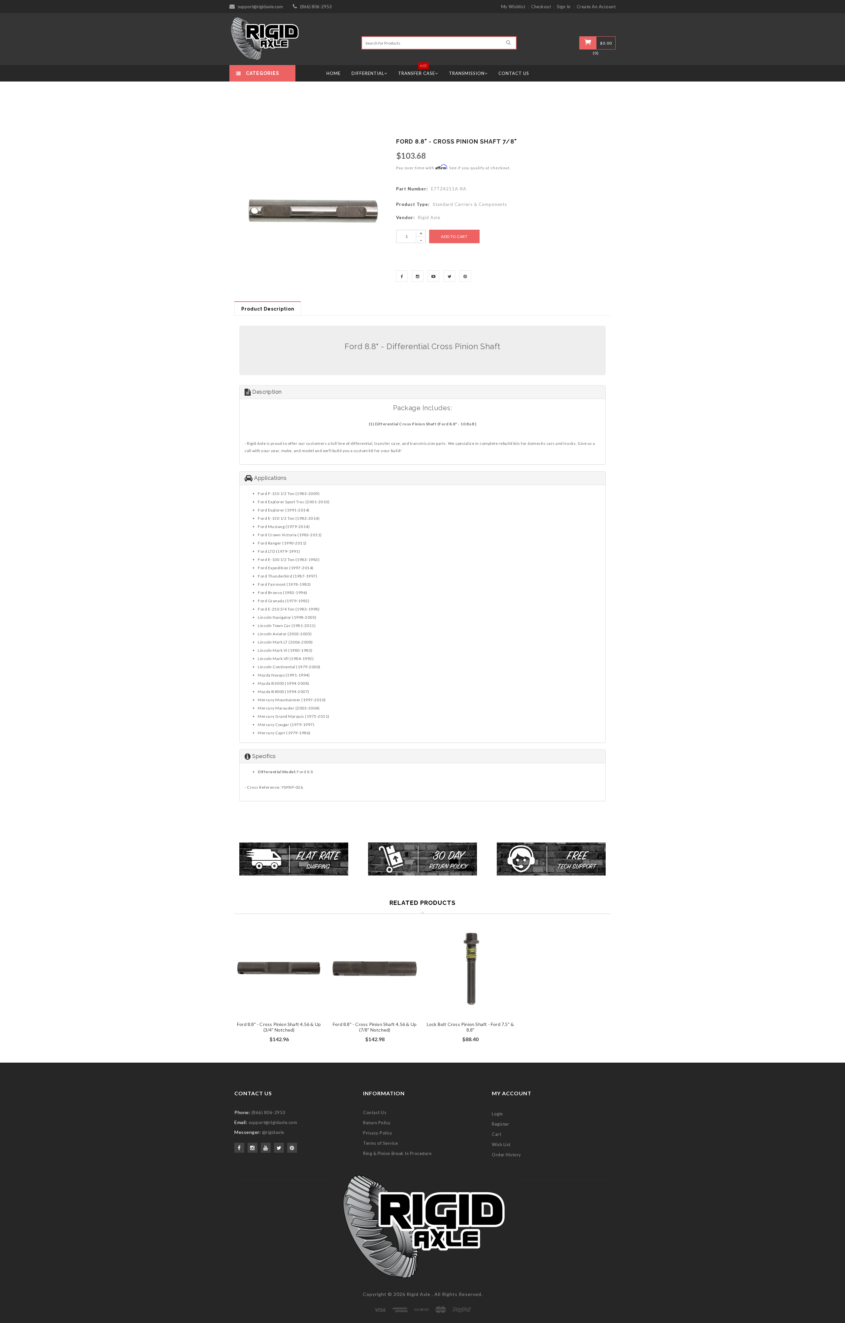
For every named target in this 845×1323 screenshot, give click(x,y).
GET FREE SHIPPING (423, 731)
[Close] (504, 582)
